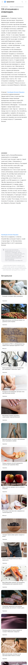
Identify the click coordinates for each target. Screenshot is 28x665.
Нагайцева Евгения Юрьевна (15, 92)
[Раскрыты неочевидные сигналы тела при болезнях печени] (14, 386)
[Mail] (5, 2)
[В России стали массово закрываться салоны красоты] (14, 506)
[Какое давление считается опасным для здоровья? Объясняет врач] (14, 363)
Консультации (4, 6)
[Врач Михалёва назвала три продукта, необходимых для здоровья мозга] (14, 577)
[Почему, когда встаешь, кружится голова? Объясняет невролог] (14, 625)
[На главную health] (10, 2)
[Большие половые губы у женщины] (14, 291)
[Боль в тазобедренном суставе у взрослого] (14, 553)
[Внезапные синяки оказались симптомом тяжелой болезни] (14, 410)
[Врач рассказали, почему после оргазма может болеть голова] (14, 649)
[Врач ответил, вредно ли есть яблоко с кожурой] (14, 482)
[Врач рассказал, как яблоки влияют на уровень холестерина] (14, 315)
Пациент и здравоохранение (17, 6)
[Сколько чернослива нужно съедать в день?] (14, 530)
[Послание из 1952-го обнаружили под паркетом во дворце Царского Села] (14, 339)
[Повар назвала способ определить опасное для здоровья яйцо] (14, 458)
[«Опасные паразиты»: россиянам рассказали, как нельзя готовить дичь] (14, 601)
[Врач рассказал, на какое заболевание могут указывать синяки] (14, 434)
